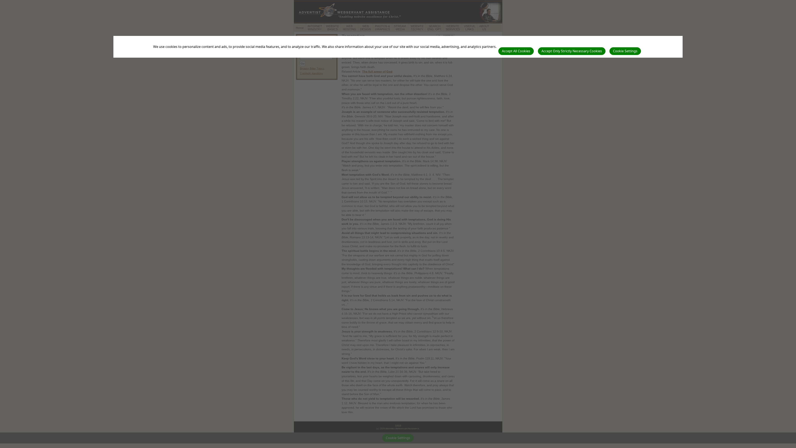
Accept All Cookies (516, 51)
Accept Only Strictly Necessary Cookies (571, 51)
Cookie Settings (625, 51)
